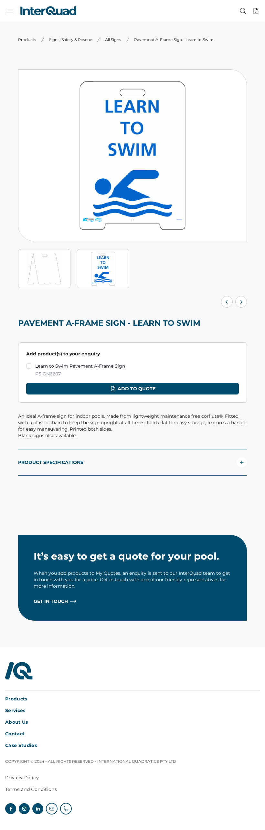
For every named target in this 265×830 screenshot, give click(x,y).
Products (27, 39)
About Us (16, 722)
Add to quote (136, 389)
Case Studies (21, 745)
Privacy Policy (22, 778)
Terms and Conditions (31, 789)
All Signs (113, 39)
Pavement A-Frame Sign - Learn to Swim (174, 39)
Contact (15, 734)
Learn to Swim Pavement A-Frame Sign (80, 370)
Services (15, 710)
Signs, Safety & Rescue (70, 39)
